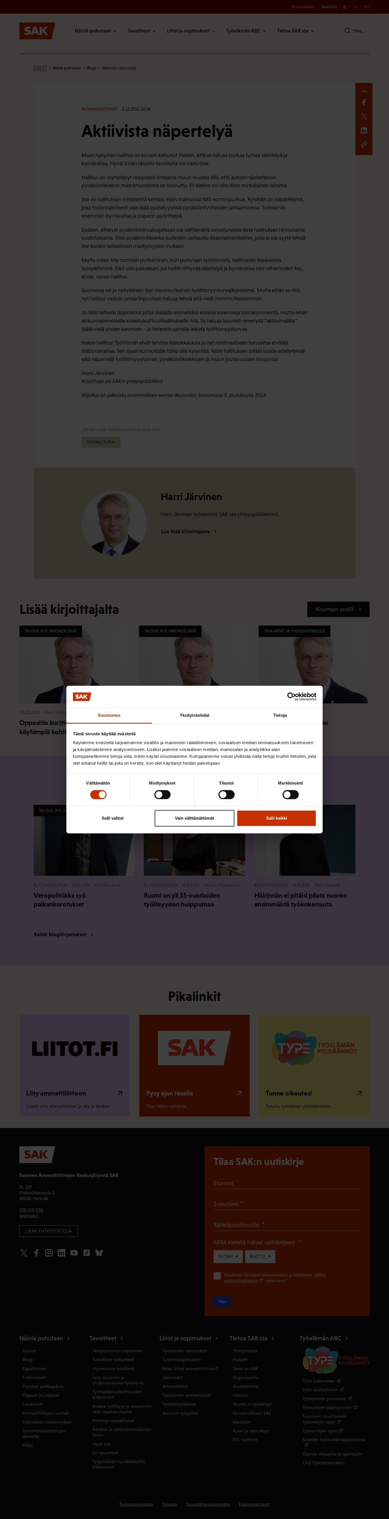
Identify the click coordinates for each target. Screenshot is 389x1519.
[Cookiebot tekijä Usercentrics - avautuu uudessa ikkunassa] (291, 697)
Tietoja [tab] (280, 715)
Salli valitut (113, 818)
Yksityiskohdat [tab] (194, 715)
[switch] (162, 794)
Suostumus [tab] (109, 715)
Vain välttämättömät (194, 818)
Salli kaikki (276, 818)
